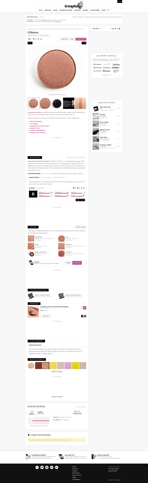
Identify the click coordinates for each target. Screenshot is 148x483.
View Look (46, 316)
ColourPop (30, 21)
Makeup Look (35, 128)
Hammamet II (68, 244)
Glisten (33, 32)
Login (119, 1)
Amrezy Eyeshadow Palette (42, 295)
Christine (45, 308)
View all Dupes (80, 227)
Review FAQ (75, 473)
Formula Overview (46, 173)
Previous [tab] (59, 177)
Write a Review (81, 407)
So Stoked (68, 252)
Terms (74, 477)
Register (77, 263)
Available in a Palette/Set (39, 126)
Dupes (72, 39)
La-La (66, 237)
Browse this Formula (38, 133)
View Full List (106, 75)
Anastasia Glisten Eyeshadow (39, 161)
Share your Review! (64, 440)
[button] (40, 10)
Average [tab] (34, 177)
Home (29, 29)
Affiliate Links (75, 157)
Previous (83, 43)
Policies (74, 471)
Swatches (64, 39)
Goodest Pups (112, 471)
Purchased (82, 157)
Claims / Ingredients (37, 130)
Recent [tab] (46, 177)
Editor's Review (36, 121)
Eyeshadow (53, 29)
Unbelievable (38, 237)
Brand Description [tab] (35, 345)
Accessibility (76, 479)
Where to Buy (81, 39)
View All (42, 17)
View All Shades (57, 371)
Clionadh (30, 20)
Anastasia (32, 35)
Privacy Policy (77, 475)
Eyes (47, 29)
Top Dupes (34, 124)
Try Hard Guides (113, 469)
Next (85, 43)
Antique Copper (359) (40, 252)
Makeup (42, 29)
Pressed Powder (63, 29)
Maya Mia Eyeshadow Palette (73, 295)
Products (35, 29)
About (74, 467)
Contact (75, 469)
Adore (36, 244)
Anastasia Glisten (34, 112)
